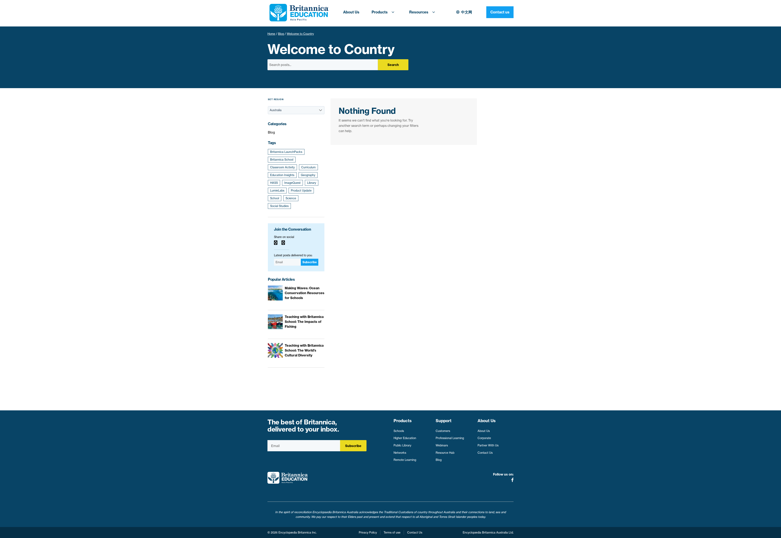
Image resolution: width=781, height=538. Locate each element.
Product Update (301, 190)
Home (271, 34)
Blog (281, 34)
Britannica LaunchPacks (286, 152)
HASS (274, 183)
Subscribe (309, 262)
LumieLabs (277, 190)
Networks (400, 453)
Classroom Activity (282, 167)
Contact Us (485, 453)
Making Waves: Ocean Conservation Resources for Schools (304, 293)
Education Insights (282, 175)
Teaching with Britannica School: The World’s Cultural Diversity (304, 350)
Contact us (499, 12)
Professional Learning (450, 438)
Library (311, 183)
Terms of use (392, 532)
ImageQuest (292, 183)
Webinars (442, 445)
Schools (399, 431)
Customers (443, 431)
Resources (418, 12)
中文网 (466, 12)
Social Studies (279, 206)
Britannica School (281, 159)
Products (380, 12)
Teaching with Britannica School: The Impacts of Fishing (304, 322)
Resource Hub (445, 453)
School (274, 198)
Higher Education (405, 438)
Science (291, 198)
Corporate (484, 438)
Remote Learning (405, 460)
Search (393, 65)
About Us (351, 12)
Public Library (402, 445)
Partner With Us (488, 445)
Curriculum (308, 167)
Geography (308, 175)
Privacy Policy (368, 532)
